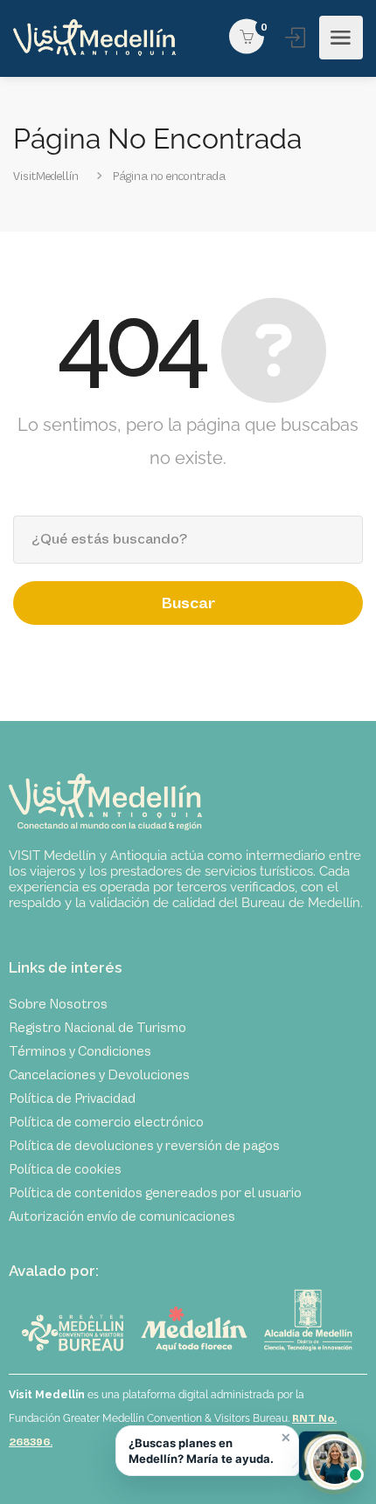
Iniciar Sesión (296, 37)
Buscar (188, 603)
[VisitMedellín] (94, 38)
